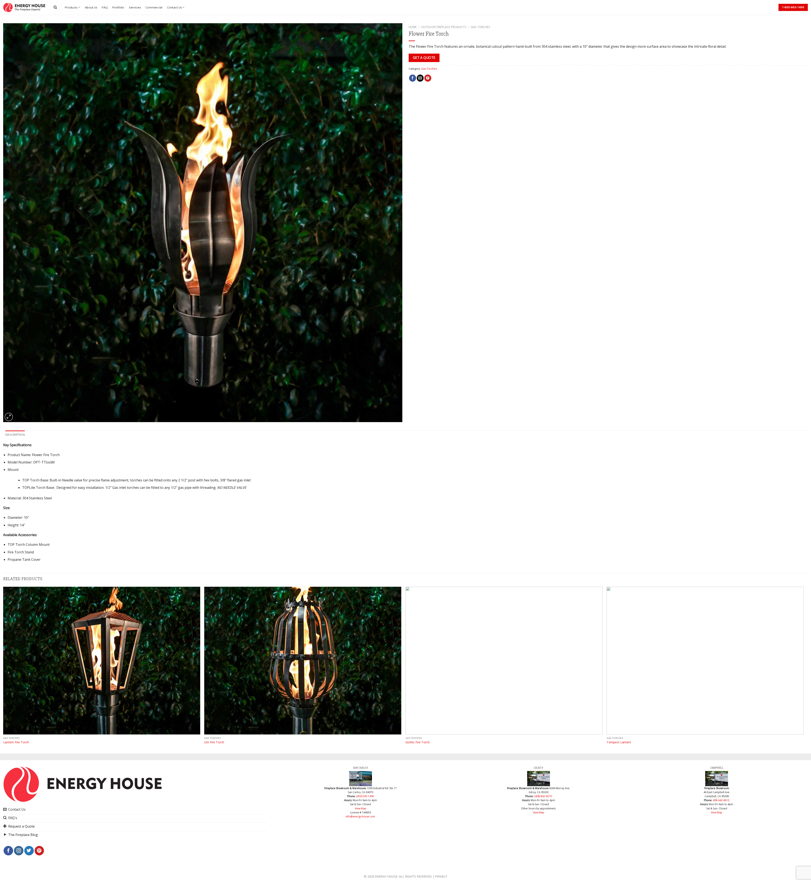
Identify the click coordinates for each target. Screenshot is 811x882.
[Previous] (3, 669)
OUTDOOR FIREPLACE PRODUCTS (443, 27)
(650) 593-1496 (365, 796)
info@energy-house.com (360, 816)
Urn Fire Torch (214, 742)
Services (135, 7)
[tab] (15, 435)
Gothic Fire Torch (418, 742)
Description (15, 434)
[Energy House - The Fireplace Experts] (24, 7)
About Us (91, 7)
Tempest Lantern (619, 742)
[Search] (55, 7)
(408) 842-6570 (543, 796)
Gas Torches (480, 27)
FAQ (105, 7)
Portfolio (118, 7)
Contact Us (174, 7)
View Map (360, 808)
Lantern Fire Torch (16, 742)
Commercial (153, 7)
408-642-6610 (721, 800)
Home (413, 27)
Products (71, 7)
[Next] (803, 669)
